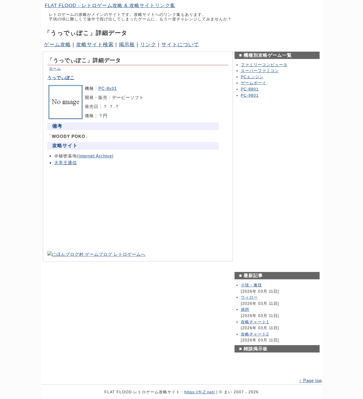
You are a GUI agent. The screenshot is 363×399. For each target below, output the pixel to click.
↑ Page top (310, 380)
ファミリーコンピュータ (264, 65)
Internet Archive (95, 155)
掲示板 (127, 44)
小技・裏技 (251, 285)
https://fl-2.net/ (199, 392)
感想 (245, 309)
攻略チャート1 (255, 322)
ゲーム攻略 (57, 44)
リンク (148, 44)
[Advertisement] (137, 208)
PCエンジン (252, 77)
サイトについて (180, 44)
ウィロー (249, 297)
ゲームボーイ (253, 83)
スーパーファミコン (260, 71)
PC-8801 (250, 89)
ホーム (55, 68)
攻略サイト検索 (95, 44)
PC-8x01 (107, 88)
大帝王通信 (65, 162)
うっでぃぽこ (61, 77)
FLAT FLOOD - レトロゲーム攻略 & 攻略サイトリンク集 (110, 5)
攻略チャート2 (255, 334)
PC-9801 (250, 95)
